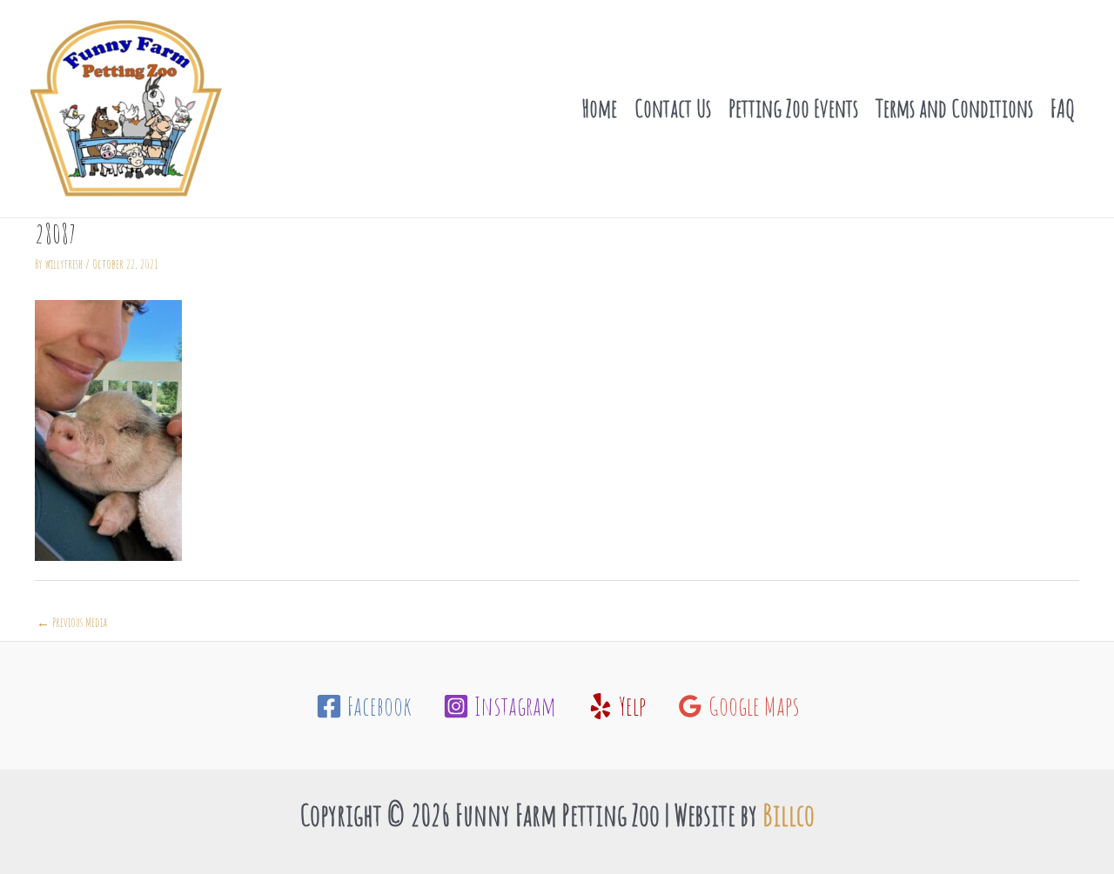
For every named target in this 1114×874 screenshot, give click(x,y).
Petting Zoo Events (793, 108)
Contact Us (672, 108)
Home (599, 108)
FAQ (1062, 108)
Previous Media (72, 622)
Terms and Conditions (954, 108)
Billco (788, 814)
